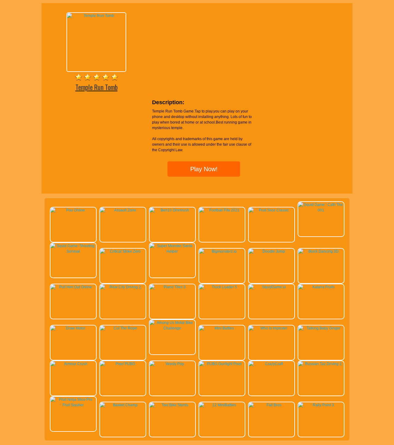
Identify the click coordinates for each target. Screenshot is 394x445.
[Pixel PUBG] (122, 378)
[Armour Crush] (73, 378)
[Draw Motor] (73, 342)
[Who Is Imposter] (271, 342)
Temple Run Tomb (96, 87)
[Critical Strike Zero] (122, 266)
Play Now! (204, 169)
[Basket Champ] (122, 419)
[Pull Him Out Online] (73, 301)
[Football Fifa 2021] (222, 224)
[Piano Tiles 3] (172, 301)
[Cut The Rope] (122, 342)
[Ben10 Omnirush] (172, 224)
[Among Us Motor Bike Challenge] (172, 337)
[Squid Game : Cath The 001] (321, 219)
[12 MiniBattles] (222, 419)
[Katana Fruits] (321, 301)
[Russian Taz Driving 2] (321, 378)
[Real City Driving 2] (122, 301)
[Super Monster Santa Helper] (172, 260)
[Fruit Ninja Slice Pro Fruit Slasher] (73, 414)
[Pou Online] (73, 224)
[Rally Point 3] (321, 419)
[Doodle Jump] (271, 266)
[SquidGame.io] (271, 301)
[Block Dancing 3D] (321, 266)
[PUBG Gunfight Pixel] (222, 378)
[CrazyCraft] (271, 378)
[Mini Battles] (222, 342)
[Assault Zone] (122, 224)
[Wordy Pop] (172, 378)
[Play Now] (96, 42)
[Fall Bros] (271, 419)
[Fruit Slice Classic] (271, 224)
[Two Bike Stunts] (172, 419)
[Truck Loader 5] (222, 301)
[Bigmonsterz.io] (222, 266)
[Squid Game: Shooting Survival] (73, 260)
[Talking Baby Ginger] (321, 342)
